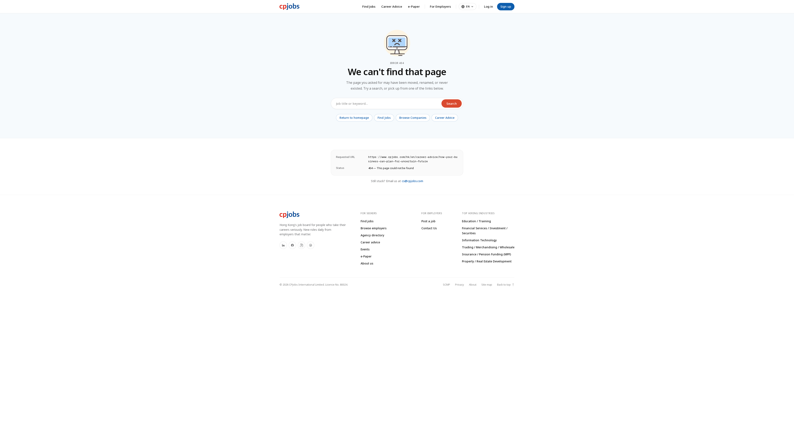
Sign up (505, 6)
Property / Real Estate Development (487, 261)
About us (367, 263)
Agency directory (372, 235)
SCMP (446, 284)
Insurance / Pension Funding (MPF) (486, 254)
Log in (488, 6)
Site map (486, 284)
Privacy (459, 284)
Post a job (428, 221)
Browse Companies (412, 118)
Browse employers (373, 228)
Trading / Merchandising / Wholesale (488, 247)
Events (365, 249)
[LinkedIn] (283, 245)
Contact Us (429, 228)
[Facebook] (292, 245)
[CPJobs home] (289, 6)
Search (451, 103)
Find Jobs (368, 6)
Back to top (505, 285)
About (472, 284)
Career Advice (391, 6)
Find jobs (367, 221)
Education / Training (476, 221)
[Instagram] (301, 245)
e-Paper (414, 6)
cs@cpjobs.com (412, 181)
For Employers (440, 6)
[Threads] (310, 245)
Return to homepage (354, 118)
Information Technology (479, 240)
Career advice (370, 242)
